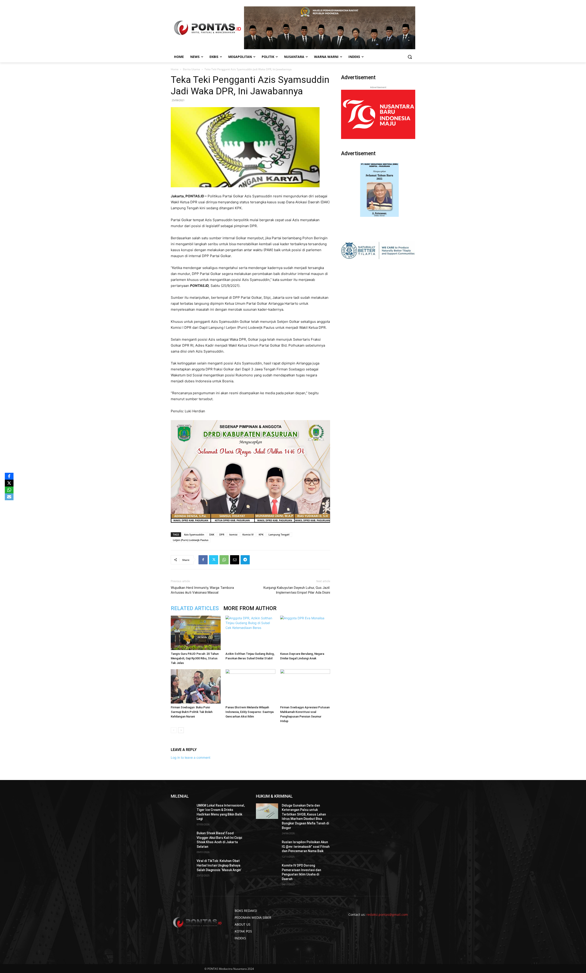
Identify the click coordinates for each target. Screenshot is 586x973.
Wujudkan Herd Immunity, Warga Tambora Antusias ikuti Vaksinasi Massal (202, 590)
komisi (233, 534)
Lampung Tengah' (279, 534)
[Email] (234, 559)
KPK (261, 534)
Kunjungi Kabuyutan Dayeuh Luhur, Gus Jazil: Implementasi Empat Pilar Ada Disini (296, 590)
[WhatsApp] (224, 559)
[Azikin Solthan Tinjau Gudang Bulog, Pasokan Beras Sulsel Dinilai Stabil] (250, 633)
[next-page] (181, 730)
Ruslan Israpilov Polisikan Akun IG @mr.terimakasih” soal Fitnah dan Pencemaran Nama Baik (306, 846)
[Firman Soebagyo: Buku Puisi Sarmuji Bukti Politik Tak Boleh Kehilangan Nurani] (196, 686)
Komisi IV (248, 534)
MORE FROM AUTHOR (250, 608)
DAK (211, 534)
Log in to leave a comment (190, 757)
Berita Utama (191, 69)
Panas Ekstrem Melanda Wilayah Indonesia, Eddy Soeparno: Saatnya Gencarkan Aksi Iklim (249, 712)
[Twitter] (213, 559)
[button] (409, 56)
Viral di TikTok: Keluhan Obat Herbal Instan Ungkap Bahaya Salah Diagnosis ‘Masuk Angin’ (219, 865)
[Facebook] (203, 559)
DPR (221, 534)
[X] (9, 483)
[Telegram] (245, 559)
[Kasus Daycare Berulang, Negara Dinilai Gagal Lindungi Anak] (305, 633)
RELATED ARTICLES (195, 608)
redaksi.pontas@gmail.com (387, 914)
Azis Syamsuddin (194, 534)
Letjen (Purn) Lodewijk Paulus (190, 540)
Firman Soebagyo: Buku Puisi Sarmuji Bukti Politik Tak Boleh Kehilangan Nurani (191, 712)
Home (175, 69)
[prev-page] (173, 730)
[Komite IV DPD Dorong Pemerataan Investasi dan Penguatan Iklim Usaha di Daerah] (267, 871)
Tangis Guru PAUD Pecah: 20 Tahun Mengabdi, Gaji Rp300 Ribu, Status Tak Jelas (195, 658)
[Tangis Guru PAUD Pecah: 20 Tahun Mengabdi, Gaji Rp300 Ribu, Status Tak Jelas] (196, 633)
